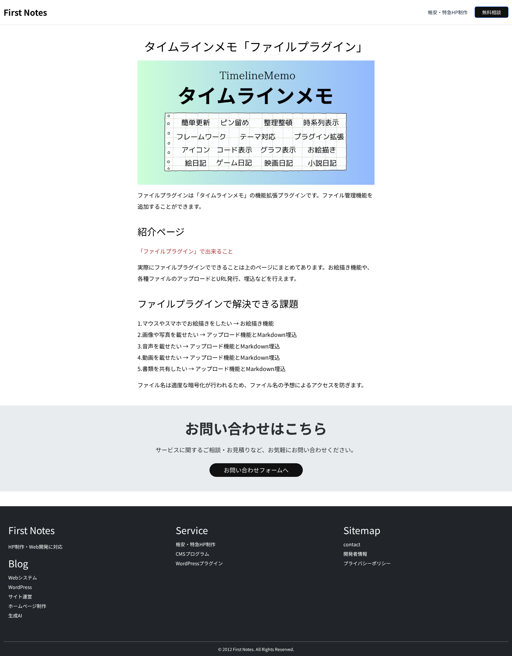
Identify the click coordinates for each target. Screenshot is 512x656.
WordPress (20, 586)
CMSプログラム (192, 553)
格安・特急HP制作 (448, 12)
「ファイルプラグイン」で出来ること (185, 251)
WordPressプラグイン (199, 563)
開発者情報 (355, 553)
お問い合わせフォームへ (256, 470)
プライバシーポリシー (367, 563)
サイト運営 (20, 596)
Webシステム (22, 577)
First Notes (25, 12)
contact (351, 544)
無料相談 (491, 12)
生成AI (15, 615)
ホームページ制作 (27, 605)
